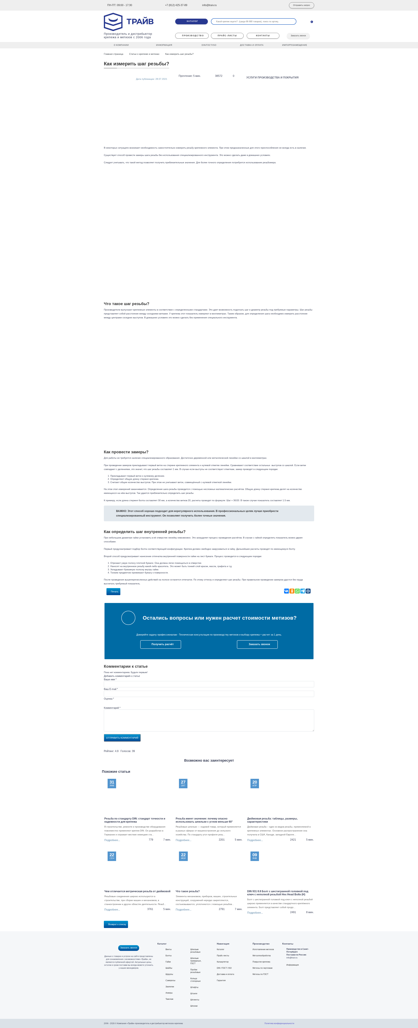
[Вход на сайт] (280, 5)
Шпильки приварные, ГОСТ (195, 961)
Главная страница (114, 54)
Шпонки (194, 1006)
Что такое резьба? (188, 891)
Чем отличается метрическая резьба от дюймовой (137, 891)
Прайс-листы (223, 955)
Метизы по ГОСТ (260, 974)
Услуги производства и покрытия (272, 77)
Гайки (168, 962)
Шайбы (169, 968)
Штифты (194, 987)
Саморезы (170, 980)
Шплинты (194, 1000)
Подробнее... (112, 840)
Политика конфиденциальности (279, 1023)
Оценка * (109, 698)
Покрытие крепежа (261, 962)
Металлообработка (262, 955)
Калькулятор (223, 962)
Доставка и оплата (225, 974)
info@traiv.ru (291, 958)
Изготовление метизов (263, 949)
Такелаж (169, 999)
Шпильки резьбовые (195, 950)
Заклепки (170, 987)
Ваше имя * (110, 679)
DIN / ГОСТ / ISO (224, 968)
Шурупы (169, 974)
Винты (169, 949)
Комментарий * (112, 707)
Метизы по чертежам (262, 968)
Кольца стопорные (195, 979)
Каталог (220, 949)
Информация (292, 965)
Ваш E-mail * (111, 689)
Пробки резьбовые (195, 971)
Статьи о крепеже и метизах (144, 54)
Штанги (193, 993)
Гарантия (221, 980)
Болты (169, 955)
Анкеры (169, 993)
